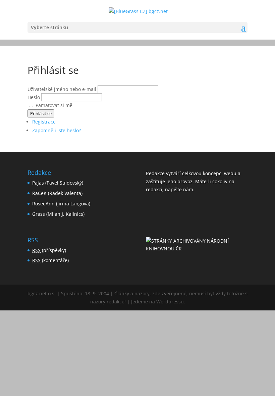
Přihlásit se (41, 113)
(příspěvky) (49, 250)
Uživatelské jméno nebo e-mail (62, 89)
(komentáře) (50, 260)
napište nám (179, 189)
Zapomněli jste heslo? (56, 130)
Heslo (34, 97)
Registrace (44, 121)
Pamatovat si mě (54, 105)
